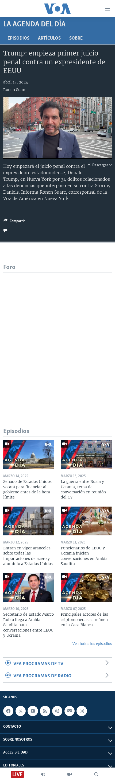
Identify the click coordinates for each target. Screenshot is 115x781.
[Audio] (43, 774)
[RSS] (45, 711)
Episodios (18, 38)
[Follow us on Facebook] (8, 711)
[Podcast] (57, 711)
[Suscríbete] (69, 711)
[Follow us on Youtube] (33, 711)
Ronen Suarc (14, 89)
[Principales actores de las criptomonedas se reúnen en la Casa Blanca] (86, 587)
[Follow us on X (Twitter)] (21, 711)
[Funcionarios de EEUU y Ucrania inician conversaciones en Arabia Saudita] (86, 521)
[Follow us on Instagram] (81, 711)
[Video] (70, 774)
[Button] (14, 222)
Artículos (49, 38)
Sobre (76, 38)
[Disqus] (57, 340)
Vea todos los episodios (92, 643)
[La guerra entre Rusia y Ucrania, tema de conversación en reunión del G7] (86, 454)
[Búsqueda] (96, 774)
